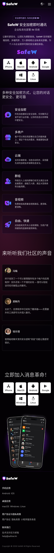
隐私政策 (16, 519)
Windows (14, 506)
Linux (23, 506)
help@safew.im (9, 536)
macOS (5, 506)
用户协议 (6, 519)
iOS (12, 493)
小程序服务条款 (28, 519)
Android (6, 493)
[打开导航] (49, 3)
